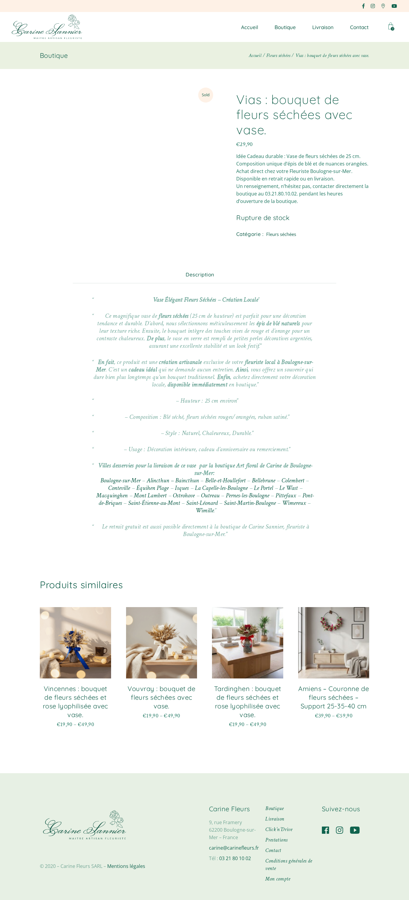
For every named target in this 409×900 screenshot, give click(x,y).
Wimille (205, 510)
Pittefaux (285, 495)
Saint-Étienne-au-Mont (154, 503)
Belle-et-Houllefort (225, 480)
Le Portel (263, 488)
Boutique (274, 808)
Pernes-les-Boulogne (247, 495)
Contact (273, 850)
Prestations (276, 839)
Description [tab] (200, 274)
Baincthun (187, 480)
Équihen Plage (152, 488)
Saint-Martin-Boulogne (250, 503)
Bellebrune (263, 480)
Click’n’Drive (278, 829)
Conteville (119, 488)
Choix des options (75, 723)
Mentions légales (126, 866)
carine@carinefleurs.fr (234, 848)
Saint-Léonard (202, 503)
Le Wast (288, 488)
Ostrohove (184, 495)
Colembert (292, 480)
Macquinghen (112, 495)
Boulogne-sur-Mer (120, 480)
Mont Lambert (150, 495)
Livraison (274, 818)
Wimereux (294, 503)
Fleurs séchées (281, 234)
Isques (182, 488)
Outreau (210, 495)
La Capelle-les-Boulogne (221, 488)
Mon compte (277, 878)
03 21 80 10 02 (235, 858)
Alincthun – (160, 480)
